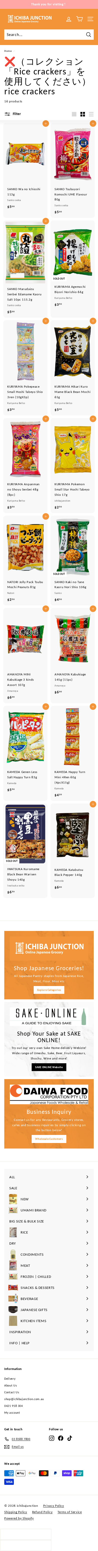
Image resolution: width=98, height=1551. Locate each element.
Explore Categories (49, 990)
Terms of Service (70, 1512)
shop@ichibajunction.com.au (24, 1399)
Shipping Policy (15, 1512)
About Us (10, 1385)
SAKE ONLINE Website (49, 1067)
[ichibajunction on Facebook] (60, 1438)
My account (12, 1412)
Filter (16, 114)
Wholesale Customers (49, 1138)
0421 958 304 (13, 1406)
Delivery (9, 1378)
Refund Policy (42, 1512)
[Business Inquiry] (49, 1094)
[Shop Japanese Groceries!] (49, 948)
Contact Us (11, 1392)
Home (8, 51)
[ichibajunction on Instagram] (51, 1438)
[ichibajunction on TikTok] (69, 1438)
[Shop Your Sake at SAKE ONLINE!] (49, 1016)
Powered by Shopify (19, 1518)
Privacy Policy (53, 1505)
